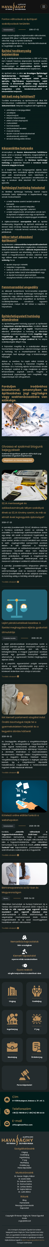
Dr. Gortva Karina (24, 1184)
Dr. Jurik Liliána (24, 1192)
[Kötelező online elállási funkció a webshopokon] (24, 796)
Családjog (36, 1001)
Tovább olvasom (9, 582)
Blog (24, 1200)
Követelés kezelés (10, 638)
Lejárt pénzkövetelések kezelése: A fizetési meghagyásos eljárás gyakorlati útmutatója (24, 627)
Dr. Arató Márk (25, 1179)
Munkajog (12, 1057)
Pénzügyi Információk (24, 1205)
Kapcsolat (24, 1208)
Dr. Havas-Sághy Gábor (24, 1176)
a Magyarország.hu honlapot (24, 77)
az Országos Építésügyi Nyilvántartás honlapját (24, 74)
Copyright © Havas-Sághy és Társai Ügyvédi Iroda (24, 1217)
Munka (6, 898)
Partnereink (24, 1203)
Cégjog (12, 1001)
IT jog (36, 1029)
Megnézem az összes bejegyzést (18, 460)
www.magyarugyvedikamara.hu (33, 1240)
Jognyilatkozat (24, 1221)
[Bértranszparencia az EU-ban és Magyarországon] (24, 874)
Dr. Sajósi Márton (24, 1189)
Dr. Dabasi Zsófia (24, 1181)
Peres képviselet (24, 1085)
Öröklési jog (36, 1057)
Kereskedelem (8, 30)
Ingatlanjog (12, 1029)
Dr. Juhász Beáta (24, 1186)
